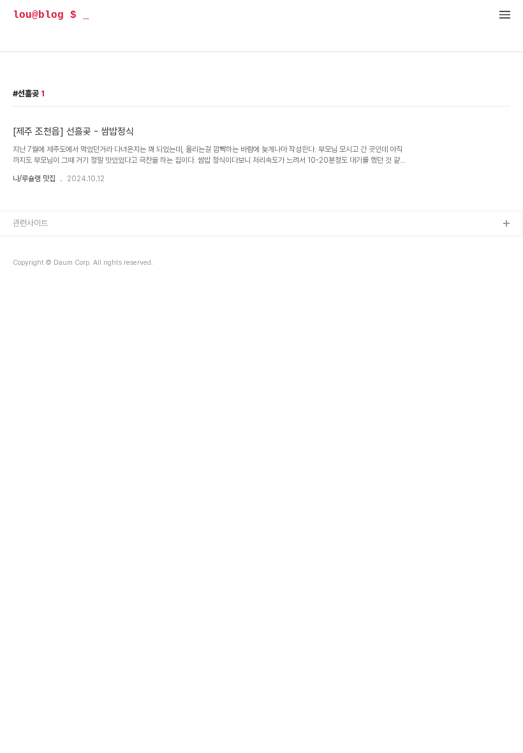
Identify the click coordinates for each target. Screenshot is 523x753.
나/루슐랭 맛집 (34, 178)
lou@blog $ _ (51, 15)
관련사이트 (30, 223)
